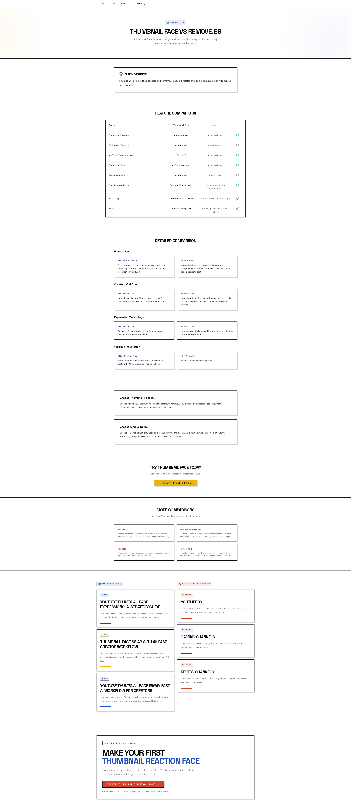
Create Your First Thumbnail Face (131, 784)
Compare (113, 3)
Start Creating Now (177, 483)
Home (103, 3)
